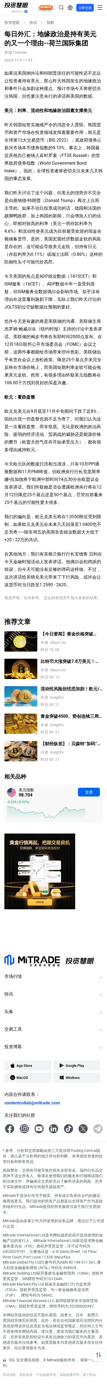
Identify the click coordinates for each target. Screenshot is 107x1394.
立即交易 (85, 7)
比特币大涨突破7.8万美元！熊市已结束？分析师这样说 (70, 661)
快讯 (33, 22)
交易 (89, 792)
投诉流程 (9, 1374)
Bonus (45, 7)
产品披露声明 (46, 1374)
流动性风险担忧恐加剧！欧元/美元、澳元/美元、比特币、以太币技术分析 (70, 689)
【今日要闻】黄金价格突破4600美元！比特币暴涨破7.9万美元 (71, 634)
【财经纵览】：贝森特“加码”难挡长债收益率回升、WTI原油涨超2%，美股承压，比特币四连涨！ (71, 744)
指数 (50, 22)
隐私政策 (26, 1374)
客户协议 (89, 1374)
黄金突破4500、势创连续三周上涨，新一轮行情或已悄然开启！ (70, 716)
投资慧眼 (12, 22)
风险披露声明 (69, 1374)
